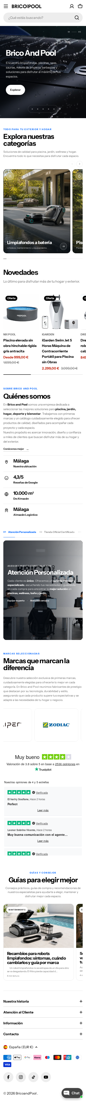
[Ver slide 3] (43, 109)
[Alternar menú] (5, 6)
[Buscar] (76, 17)
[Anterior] (72, 164)
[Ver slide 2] (37, 109)
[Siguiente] (79, 164)
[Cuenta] (71, 6)
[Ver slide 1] (32, 109)
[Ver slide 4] (48, 109)
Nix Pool (9, 334)
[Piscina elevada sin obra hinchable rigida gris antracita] (21, 312)
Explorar (15, 89)
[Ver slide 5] (54, 109)
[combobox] (43, 18)
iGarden (48, 334)
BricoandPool (26, 1093)
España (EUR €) (21, 1047)
